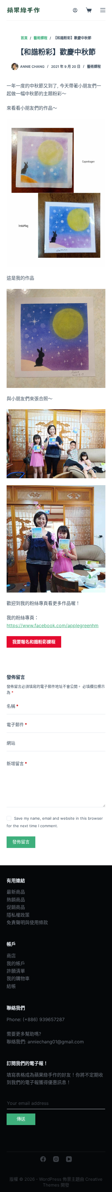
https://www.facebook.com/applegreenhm (53, 625)
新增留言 (17, 763)
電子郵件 (17, 724)
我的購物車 (18, 978)
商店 (11, 956)
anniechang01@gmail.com (56, 1042)
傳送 (21, 1119)
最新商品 (16, 892)
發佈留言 (21, 842)
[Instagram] (56, 1159)
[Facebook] (43, 1159)
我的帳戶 (16, 963)
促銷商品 (16, 907)
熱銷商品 (16, 900)
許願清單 (16, 971)
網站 (11, 743)
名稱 (12, 706)
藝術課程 (94, 66)
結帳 (11, 986)
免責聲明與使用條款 (27, 922)
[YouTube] (69, 1159)
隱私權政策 (18, 915)
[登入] (75, 10)
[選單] (102, 10)
